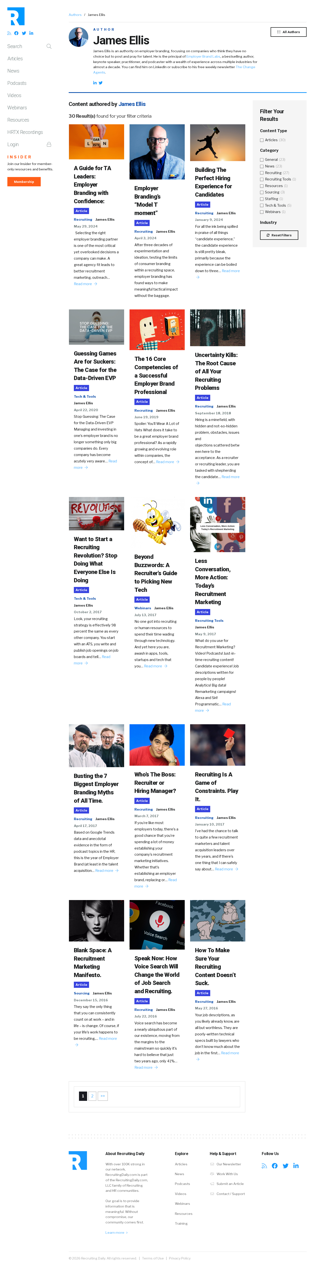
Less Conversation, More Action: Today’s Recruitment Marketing (213, 582)
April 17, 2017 (85, 826)
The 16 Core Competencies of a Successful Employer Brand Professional (156, 375)
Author (104, 29)
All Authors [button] (291, 32)
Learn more (115, 1232)
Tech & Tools (85, 396)
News (13, 71)
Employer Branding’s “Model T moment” (147, 200)
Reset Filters (281, 235)
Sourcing (82, 993)
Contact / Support (230, 1194)
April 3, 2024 (145, 238)
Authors (75, 15)
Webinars (17, 108)
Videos (14, 95)
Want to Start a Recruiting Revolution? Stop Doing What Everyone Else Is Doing (95, 560)
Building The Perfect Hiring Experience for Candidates (213, 182)
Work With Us (227, 1174)
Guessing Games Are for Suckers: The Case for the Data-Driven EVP (95, 366)
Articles (15, 59)
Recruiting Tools (209, 621)
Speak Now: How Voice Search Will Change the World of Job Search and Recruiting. (156, 975)
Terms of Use (153, 1258)
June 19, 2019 (146, 417)
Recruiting (83, 219)
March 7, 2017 (146, 816)
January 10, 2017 (209, 824)
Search (14, 46)
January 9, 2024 (209, 220)
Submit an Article (230, 1184)
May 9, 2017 (205, 634)
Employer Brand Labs (203, 56)
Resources (18, 120)
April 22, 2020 (86, 410)
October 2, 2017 (88, 612)
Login (13, 144)
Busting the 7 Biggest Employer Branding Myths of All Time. (96, 788)
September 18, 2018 (213, 413)
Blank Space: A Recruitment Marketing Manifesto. (93, 963)
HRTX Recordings (25, 132)
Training (181, 1223)
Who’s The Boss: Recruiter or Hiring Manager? (155, 782)
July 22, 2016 (145, 1016)
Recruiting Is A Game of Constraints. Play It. (216, 787)
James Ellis (105, 219)
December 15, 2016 (91, 1000)
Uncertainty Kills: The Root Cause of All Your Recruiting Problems (216, 371)
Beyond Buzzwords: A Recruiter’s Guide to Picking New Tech (155, 573)
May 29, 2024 (86, 226)
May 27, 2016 (206, 1008)
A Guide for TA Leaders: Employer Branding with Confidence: (92, 184)
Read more (83, 284)
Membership (24, 182)
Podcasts (16, 83)
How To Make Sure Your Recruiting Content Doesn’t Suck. (215, 967)
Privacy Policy (180, 1258)
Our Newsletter (228, 1164)
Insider (19, 157)
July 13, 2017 (145, 615)
